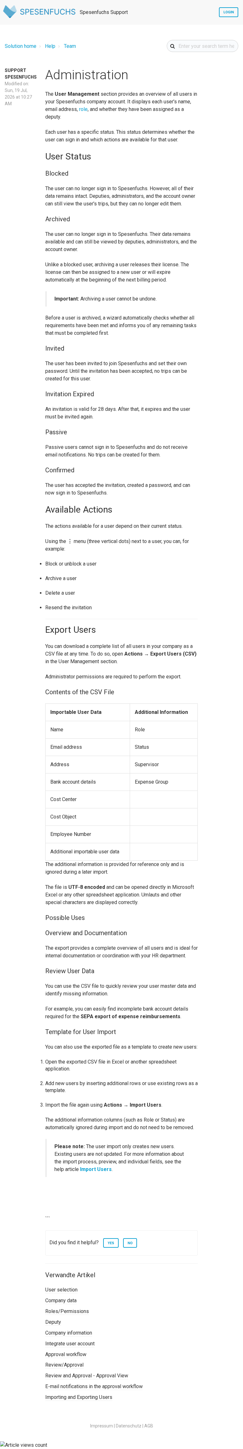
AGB (148, 1425)
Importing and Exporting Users (78, 1397)
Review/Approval (64, 1365)
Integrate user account (70, 1344)
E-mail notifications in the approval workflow (94, 1386)
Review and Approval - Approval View (86, 1376)
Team (70, 46)
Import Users (96, 1169)
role (83, 109)
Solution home (20, 46)
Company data (61, 1300)
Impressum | (102, 1425)
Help (50, 46)
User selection (61, 1290)
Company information (68, 1333)
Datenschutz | (129, 1425)
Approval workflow (65, 1354)
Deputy (53, 1322)
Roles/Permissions (67, 1311)
